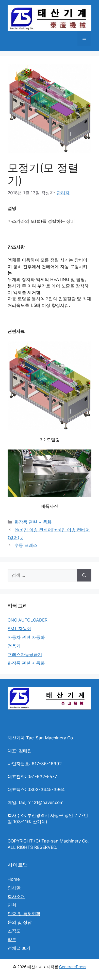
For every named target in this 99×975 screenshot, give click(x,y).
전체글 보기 (19, 948)
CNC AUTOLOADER (27, 620)
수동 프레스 (25, 545)
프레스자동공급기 (25, 654)
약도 (12, 939)
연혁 (12, 905)
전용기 (14, 645)
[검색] (84, 575)
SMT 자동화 (19, 628)
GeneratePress (72, 966)
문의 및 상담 (20, 922)
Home (14, 879)
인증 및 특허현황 (24, 913)
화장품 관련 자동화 (33, 521)
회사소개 (16, 896)
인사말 (14, 887)
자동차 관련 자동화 (26, 637)
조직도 (14, 930)
